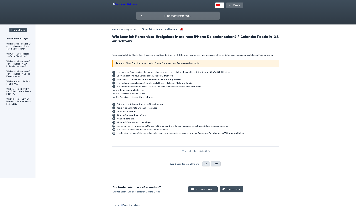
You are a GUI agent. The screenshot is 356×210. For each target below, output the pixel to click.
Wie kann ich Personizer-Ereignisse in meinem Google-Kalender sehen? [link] (18, 73)
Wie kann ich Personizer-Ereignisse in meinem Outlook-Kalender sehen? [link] (18, 63)
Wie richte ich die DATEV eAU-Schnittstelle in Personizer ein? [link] (18, 91)
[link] (16, 30)
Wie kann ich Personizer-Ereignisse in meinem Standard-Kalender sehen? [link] (18, 46)
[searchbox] (178, 16)
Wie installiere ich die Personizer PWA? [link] (18, 82)
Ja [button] (206, 164)
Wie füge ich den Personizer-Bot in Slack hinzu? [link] (18, 55)
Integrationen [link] (130, 29)
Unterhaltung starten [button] (205, 189)
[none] (125, 5)
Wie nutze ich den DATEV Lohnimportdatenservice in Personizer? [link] (18, 101)
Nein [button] (216, 164)
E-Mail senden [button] (233, 189)
